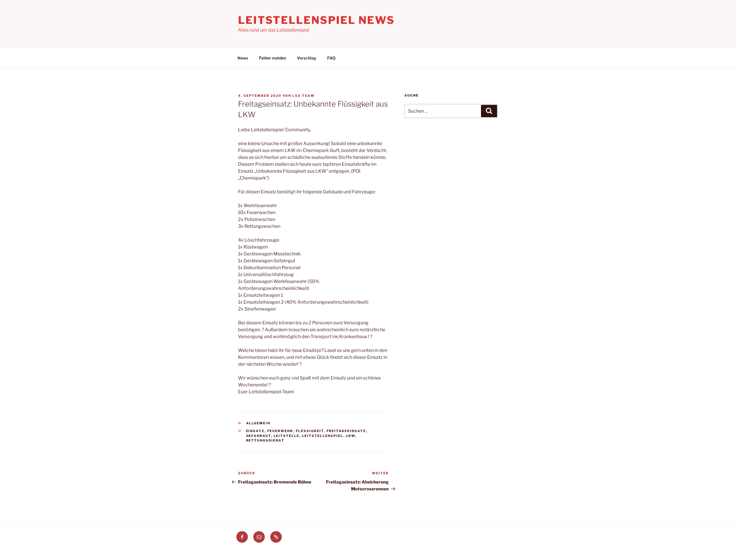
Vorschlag (306, 57)
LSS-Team (303, 96)
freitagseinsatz (346, 431)
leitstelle (287, 436)
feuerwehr (280, 431)
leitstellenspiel (323, 436)
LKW (350, 436)
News (242, 57)
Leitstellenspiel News (316, 20)
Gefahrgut (258, 436)
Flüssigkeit (310, 431)
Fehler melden (272, 57)
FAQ (331, 57)
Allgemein (258, 423)
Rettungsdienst (265, 440)
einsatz (255, 431)
